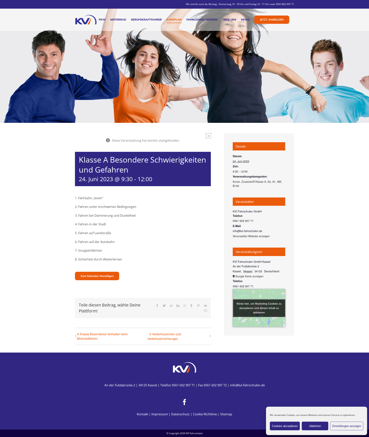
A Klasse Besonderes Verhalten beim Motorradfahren (102, 336)
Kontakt (142, 414)
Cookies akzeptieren (285, 426)
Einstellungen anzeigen (346, 426)
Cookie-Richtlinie (205, 414)
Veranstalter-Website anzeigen (251, 236)
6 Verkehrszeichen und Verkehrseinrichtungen (164, 336)
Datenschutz (180, 414)
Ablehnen (315, 426)
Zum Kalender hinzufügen (97, 276)
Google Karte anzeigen (249, 276)
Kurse (236, 181)
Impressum (159, 414)
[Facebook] (184, 402)
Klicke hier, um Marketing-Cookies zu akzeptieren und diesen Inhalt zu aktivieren (259, 308)
